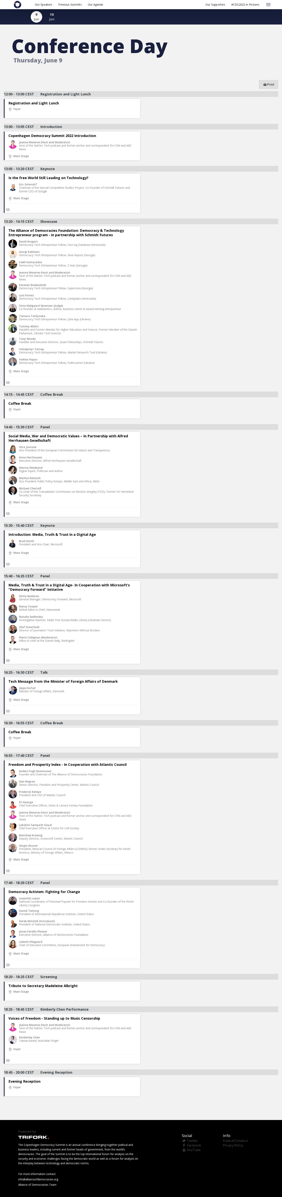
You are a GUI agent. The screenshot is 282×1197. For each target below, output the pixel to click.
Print (270, 84)
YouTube (193, 1150)
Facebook (194, 1145)
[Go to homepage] (17, 4)
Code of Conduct (235, 1140)
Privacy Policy (233, 1145)
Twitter (192, 1140)
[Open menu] (268, 4)
